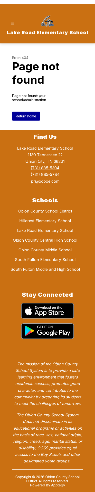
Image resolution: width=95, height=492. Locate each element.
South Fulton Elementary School (45, 259)
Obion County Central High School (45, 240)
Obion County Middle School (45, 249)
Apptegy (58, 485)
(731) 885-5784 (45, 174)
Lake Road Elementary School (45, 230)
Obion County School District (45, 211)
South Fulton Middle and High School (45, 269)
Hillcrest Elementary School (45, 220)
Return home (26, 116)
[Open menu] (12, 24)
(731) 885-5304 (45, 167)
